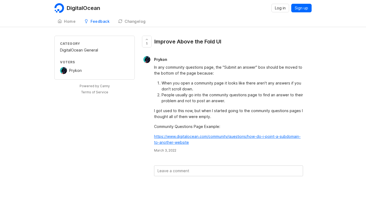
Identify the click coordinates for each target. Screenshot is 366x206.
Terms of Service (94, 92)
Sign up (301, 8)
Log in (280, 8)
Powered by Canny (95, 86)
